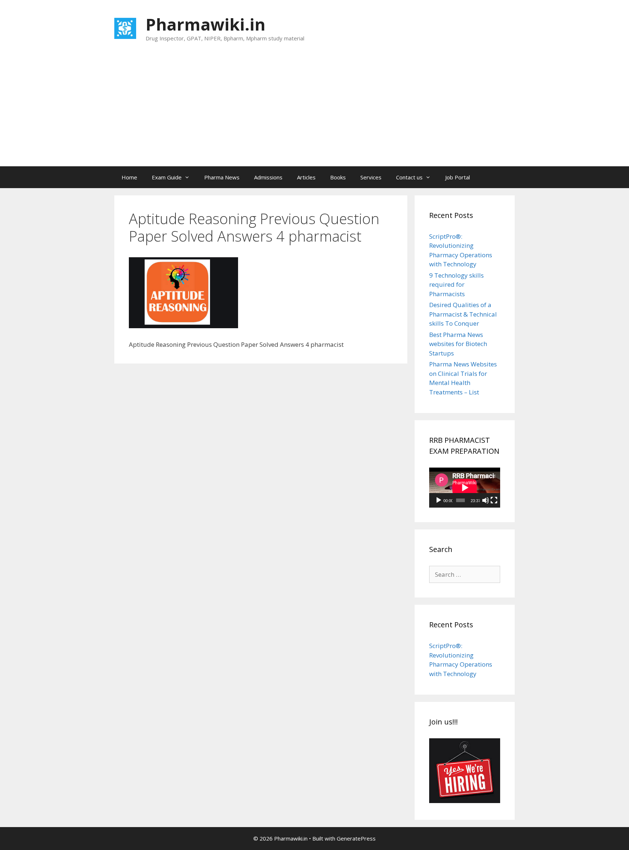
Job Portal (457, 177)
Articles (306, 177)
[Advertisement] (314, 112)
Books (338, 177)
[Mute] (485, 500)
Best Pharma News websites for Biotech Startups (458, 343)
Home (129, 177)
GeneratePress (356, 838)
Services (370, 177)
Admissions (268, 177)
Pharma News (222, 177)
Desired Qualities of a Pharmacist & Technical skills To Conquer (463, 314)
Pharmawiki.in (205, 24)
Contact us (409, 177)
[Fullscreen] (494, 500)
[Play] (438, 500)
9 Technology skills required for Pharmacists (456, 284)
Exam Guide (167, 177)
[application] (464, 488)
